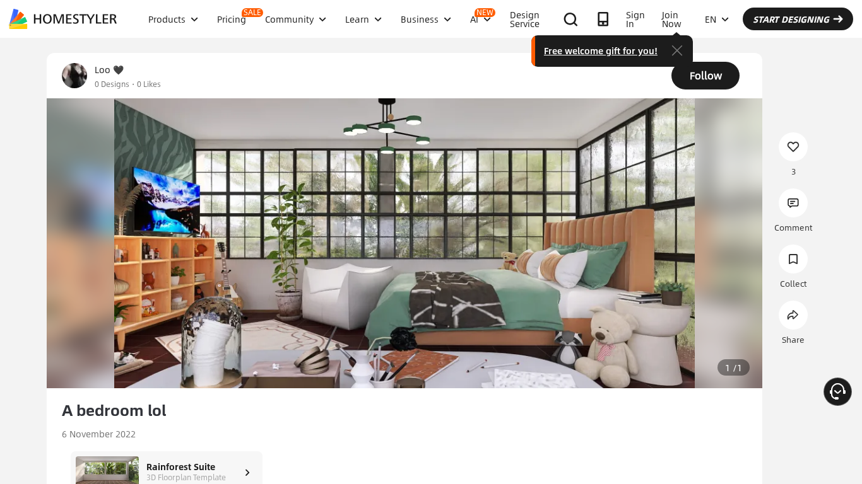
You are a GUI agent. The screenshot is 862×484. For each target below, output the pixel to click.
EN (710, 19)
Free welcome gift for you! (601, 50)
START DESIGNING (791, 19)
